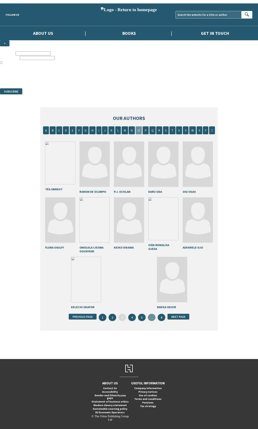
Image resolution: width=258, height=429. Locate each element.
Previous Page (83, 317)
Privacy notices (148, 391)
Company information (148, 388)
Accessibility (110, 391)
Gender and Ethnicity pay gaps (110, 397)
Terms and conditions (147, 399)
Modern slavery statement (110, 405)
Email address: (9, 57)
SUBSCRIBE (11, 91)
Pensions (148, 402)
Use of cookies (148, 395)
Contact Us (110, 388)
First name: (7, 53)
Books (129, 33)
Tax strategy (148, 406)
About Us (43, 33)
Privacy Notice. (75, 79)
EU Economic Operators (110, 412)
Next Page (178, 317)
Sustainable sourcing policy (110, 408)
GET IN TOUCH (215, 33)
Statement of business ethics (110, 401)
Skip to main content (12, 1)
